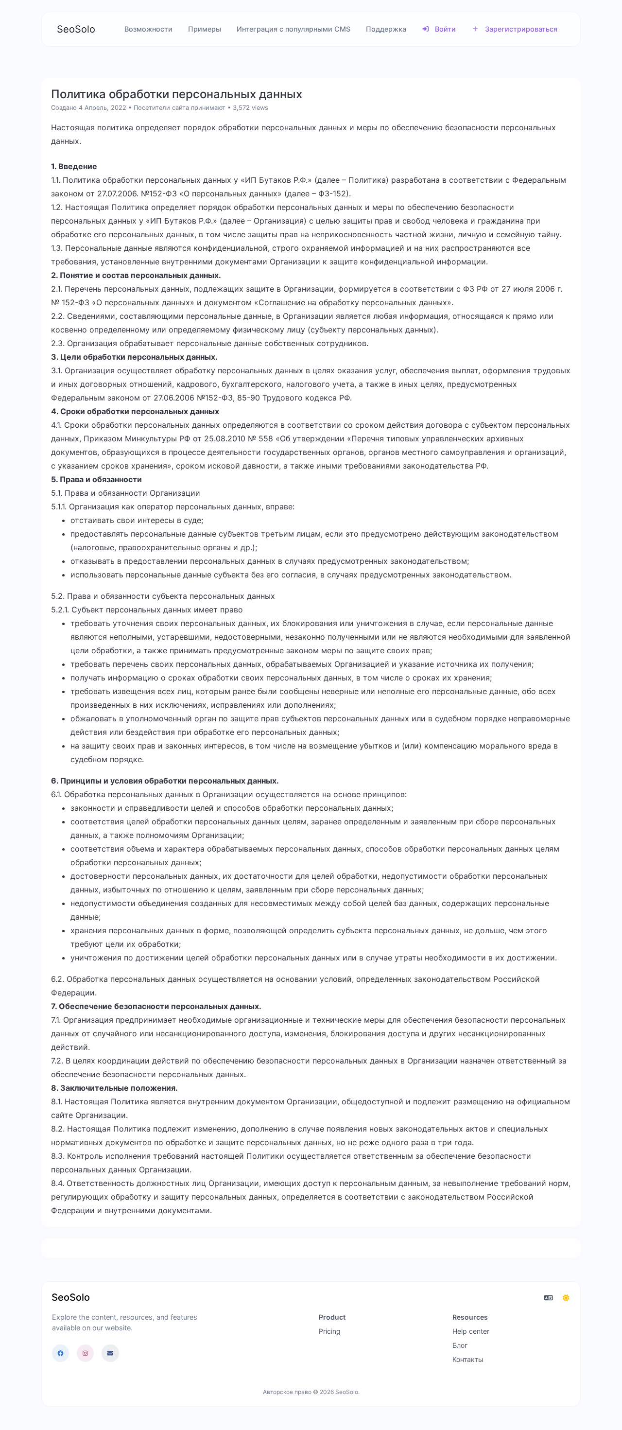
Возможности (148, 29)
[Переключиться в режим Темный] (566, 1297)
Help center (470, 1331)
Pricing (330, 1331)
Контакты (468, 1359)
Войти (444, 29)
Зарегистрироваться (520, 29)
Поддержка (386, 29)
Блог (459, 1345)
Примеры (204, 29)
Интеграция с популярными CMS (293, 29)
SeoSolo (76, 29)
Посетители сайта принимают (179, 107)
